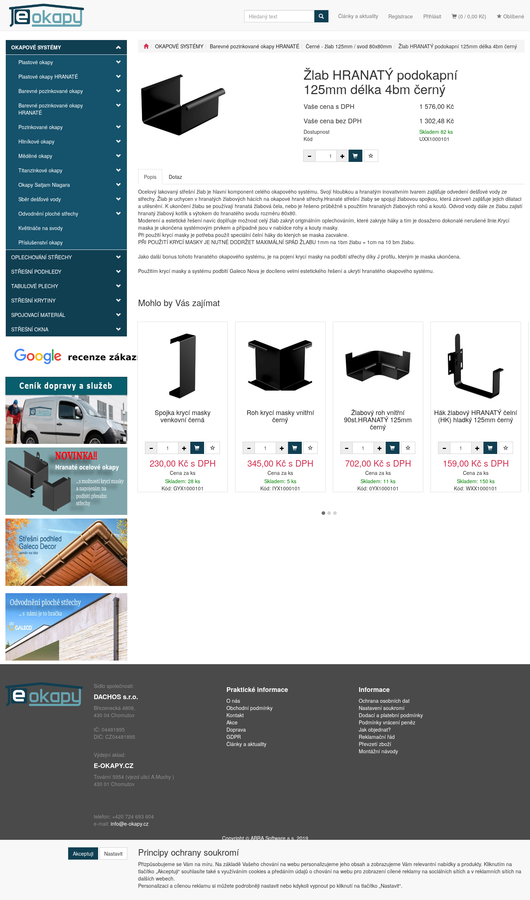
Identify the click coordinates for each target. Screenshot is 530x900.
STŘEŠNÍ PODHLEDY (36, 271)
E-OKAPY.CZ (113, 765)
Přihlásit (432, 16)
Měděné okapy (35, 155)
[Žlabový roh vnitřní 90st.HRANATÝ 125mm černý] (378, 366)
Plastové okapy (35, 62)
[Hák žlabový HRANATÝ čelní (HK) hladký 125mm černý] (476, 366)
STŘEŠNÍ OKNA (29, 329)
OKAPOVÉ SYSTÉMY (36, 47)
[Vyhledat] (321, 16)
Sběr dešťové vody (39, 199)
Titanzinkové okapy (40, 170)
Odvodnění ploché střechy (48, 213)
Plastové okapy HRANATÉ (48, 76)
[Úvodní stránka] (146, 46)
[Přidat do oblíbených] (371, 156)
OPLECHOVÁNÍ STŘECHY (41, 257)
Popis (150, 176)
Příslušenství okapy (40, 242)
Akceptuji (83, 853)
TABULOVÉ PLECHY (34, 286)
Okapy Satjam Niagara (44, 184)
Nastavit (113, 853)
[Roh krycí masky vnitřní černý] (280, 366)
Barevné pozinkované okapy (50, 90)
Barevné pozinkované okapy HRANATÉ (50, 109)
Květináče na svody (40, 227)
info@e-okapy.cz (130, 823)
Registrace (400, 16)
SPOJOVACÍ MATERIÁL (38, 314)
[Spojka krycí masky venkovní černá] (182, 366)
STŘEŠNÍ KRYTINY (33, 300)
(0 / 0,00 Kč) (471, 16)
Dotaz (175, 176)
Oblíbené (513, 16)
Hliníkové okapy (36, 141)
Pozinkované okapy (40, 127)
